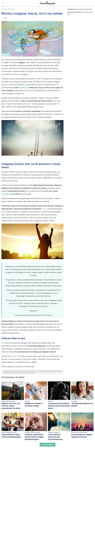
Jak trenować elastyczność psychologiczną (55, 436)
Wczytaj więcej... (47, 445)
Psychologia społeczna (79, 432)
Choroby (74, 401)
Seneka (13, 356)
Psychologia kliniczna (32, 432)
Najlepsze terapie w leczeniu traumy (34, 404)
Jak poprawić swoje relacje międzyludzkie (11, 435)
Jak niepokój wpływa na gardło (82, 404)
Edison (44, 209)
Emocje (50, 401)
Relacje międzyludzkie (9, 432)
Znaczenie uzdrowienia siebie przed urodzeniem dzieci (59, 405)
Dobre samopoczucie (7, 9)
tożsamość (6, 194)
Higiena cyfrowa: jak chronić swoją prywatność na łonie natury (10, 405)
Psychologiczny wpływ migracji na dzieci (81, 435)
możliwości (23, 88)
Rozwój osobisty (54, 432)
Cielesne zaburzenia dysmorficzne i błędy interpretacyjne (34, 436)
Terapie (27, 401)
